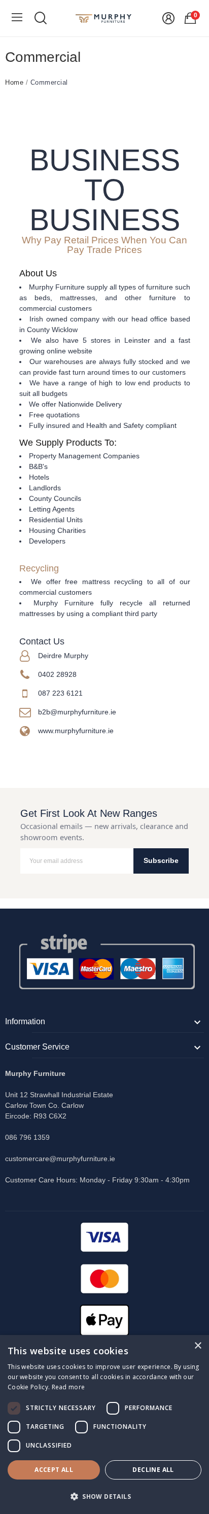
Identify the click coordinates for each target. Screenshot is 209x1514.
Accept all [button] (53, 1469)
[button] (104, 1496)
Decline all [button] (152, 1469)
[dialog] (104, 1424)
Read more (68, 1387)
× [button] (197, 1346)
